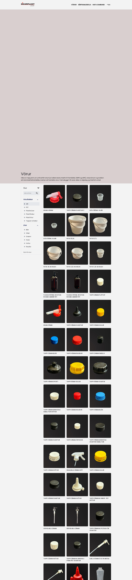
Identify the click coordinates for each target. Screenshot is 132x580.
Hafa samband (99, 5)
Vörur (74, 5)
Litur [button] (25, 225)
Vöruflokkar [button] (28, 199)
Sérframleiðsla (84, 5)
